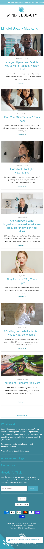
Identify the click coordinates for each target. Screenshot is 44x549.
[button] (25, 540)
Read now (21, 83)
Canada (21, 504)
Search (18, 523)
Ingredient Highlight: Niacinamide (22, 170)
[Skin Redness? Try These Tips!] (22, 262)
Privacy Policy (28, 525)
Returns (33, 523)
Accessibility (10, 523)
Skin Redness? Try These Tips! (22, 281)
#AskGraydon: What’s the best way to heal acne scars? (22, 332)
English (21, 499)
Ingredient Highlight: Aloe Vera (22, 383)
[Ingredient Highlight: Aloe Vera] (22, 365)
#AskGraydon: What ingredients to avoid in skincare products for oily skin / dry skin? (22, 225)
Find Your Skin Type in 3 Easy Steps (22, 119)
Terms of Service (16, 525)
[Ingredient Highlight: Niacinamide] (22, 152)
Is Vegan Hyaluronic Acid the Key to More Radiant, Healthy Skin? (22, 65)
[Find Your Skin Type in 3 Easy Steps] (22, 100)
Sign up (33, 488)
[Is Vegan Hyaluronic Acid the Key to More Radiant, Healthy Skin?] (22, 45)
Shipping (25, 523)
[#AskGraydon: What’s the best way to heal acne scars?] (22, 314)
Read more (24, 451)
